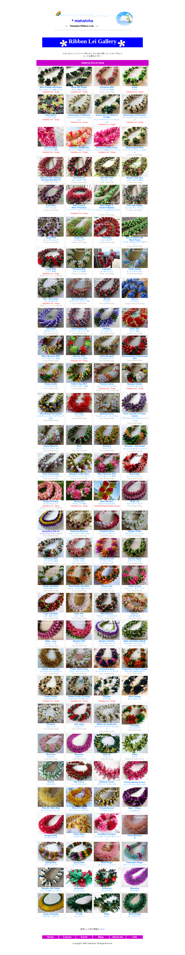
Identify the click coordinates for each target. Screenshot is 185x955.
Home (50, 937)
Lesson (67, 937)
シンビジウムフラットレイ (50, 533)
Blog (100, 937)
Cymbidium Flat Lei (51, 531)
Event (84, 937)
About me (117, 937)
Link (134, 937)
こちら (102, 929)
